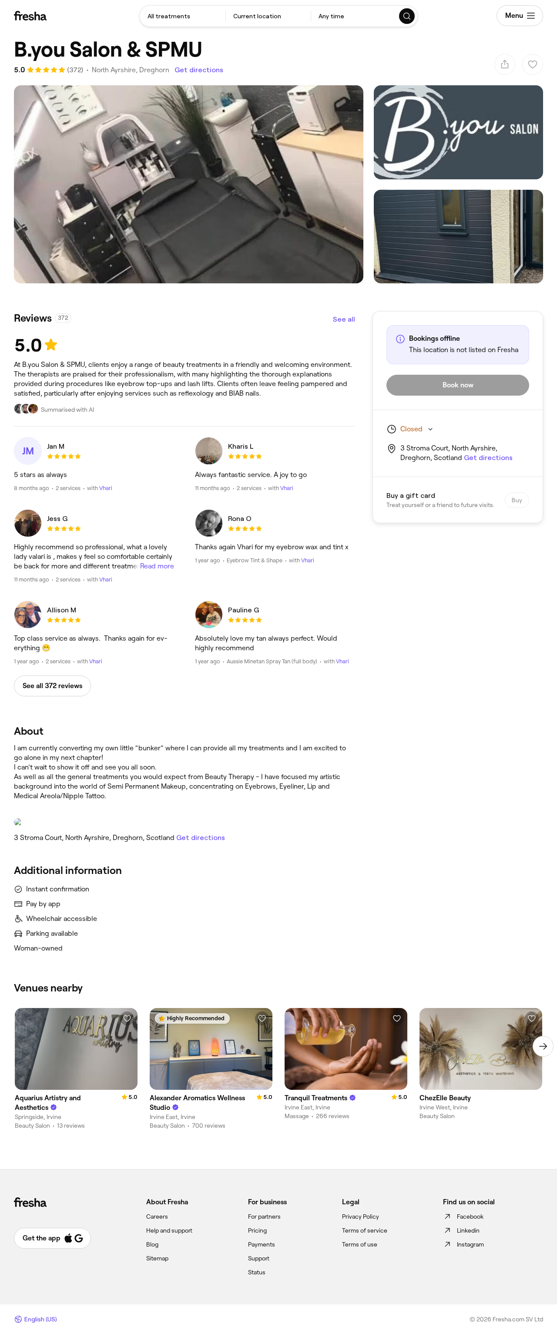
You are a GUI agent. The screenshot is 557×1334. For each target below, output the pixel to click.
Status (256, 1272)
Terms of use (359, 1244)
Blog (152, 1244)
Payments (261, 1244)
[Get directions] (184, 822)
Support (258, 1258)
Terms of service (364, 1230)
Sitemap (157, 1258)
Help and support (169, 1230)
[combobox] (182, 16)
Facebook (470, 1216)
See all (344, 319)
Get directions (198, 70)
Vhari (105, 488)
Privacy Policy (360, 1216)
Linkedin (468, 1230)
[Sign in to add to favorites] (127, 1018)
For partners (264, 1216)
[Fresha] (30, 15)
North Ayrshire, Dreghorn (130, 70)
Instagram (470, 1244)
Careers (157, 1216)
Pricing (257, 1230)
